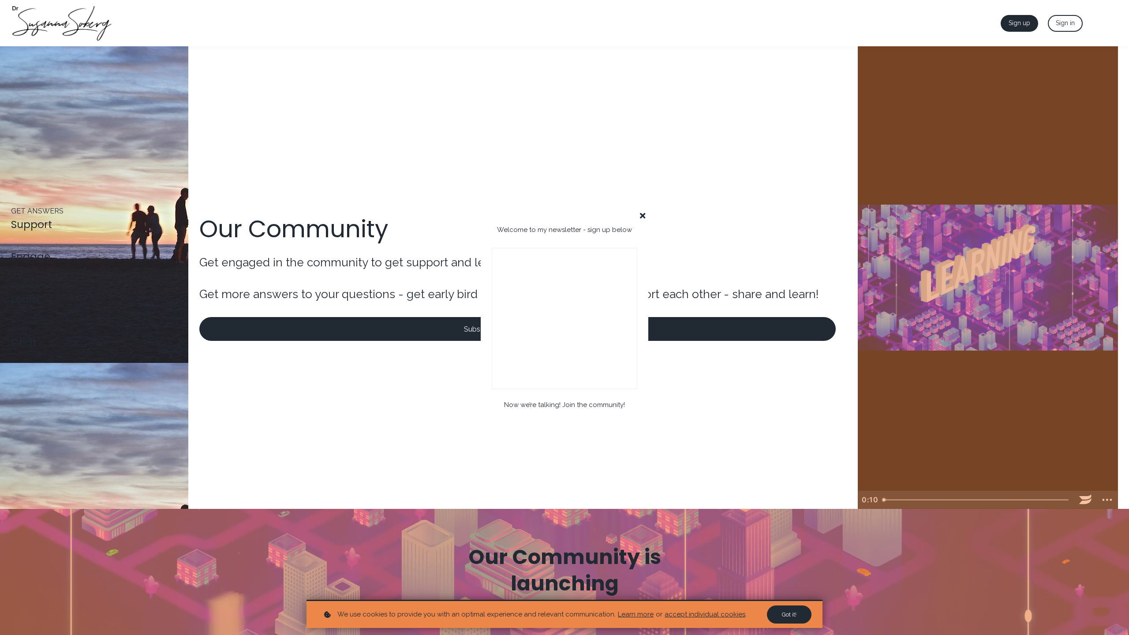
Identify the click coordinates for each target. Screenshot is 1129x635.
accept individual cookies (705, 614)
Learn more (636, 614)
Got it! (789, 614)
